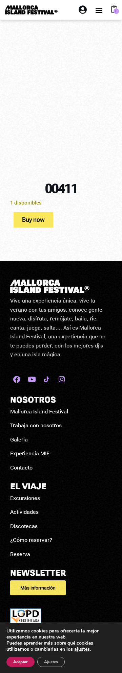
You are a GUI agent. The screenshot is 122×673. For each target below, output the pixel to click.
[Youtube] (31, 379)
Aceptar (20, 662)
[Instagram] (61, 379)
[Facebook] (16, 379)
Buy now (33, 219)
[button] (99, 10)
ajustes (82, 649)
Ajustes (51, 662)
